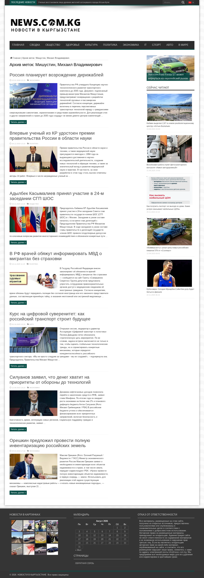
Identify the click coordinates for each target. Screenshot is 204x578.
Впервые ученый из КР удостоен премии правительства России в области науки (52, 136)
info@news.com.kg (177, 552)
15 (117, 535)
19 (94, 539)
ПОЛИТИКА (110, 45)
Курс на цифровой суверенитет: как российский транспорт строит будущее (50, 316)
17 (79, 539)
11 (87, 535)
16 (125, 535)
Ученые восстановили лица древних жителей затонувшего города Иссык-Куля (73, 2)
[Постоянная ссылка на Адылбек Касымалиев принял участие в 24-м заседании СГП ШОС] (33, 231)
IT (145, 45)
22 (117, 539)
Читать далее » (18, 122)
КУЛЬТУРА (91, 45)
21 (110, 539)
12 (94, 535)
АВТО (169, 45)
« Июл (78, 550)
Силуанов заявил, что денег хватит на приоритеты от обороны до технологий (50, 380)
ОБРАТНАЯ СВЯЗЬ (84, 563)
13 (102, 535)
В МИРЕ (183, 45)
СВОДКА (35, 45)
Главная (18, 45)
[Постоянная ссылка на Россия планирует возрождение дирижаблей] (33, 108)
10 (79, 535)
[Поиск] (183, 2)
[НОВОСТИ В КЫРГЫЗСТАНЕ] (45, 31)
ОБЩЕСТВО (52, 45)
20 (102, 539)
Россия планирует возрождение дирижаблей (56, 74)
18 (87, 539)
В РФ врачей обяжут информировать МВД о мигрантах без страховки (56, 256)
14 (110, 535)
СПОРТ (156, 45)
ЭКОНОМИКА (131, 45)
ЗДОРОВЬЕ (73, 45)
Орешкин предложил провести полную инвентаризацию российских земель (50, 443)
